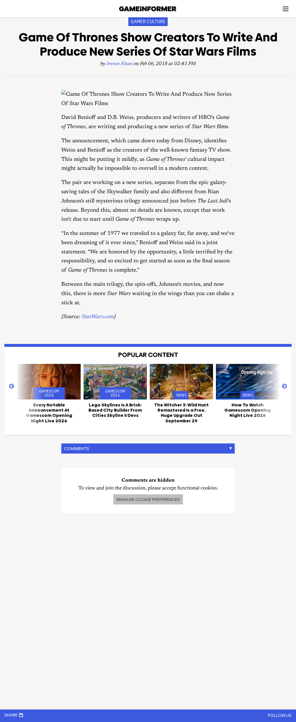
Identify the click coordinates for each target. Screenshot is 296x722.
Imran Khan (119, 64)
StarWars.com (98, 317)
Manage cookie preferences (148, 499)
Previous (11, 386)
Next (284, 386)
